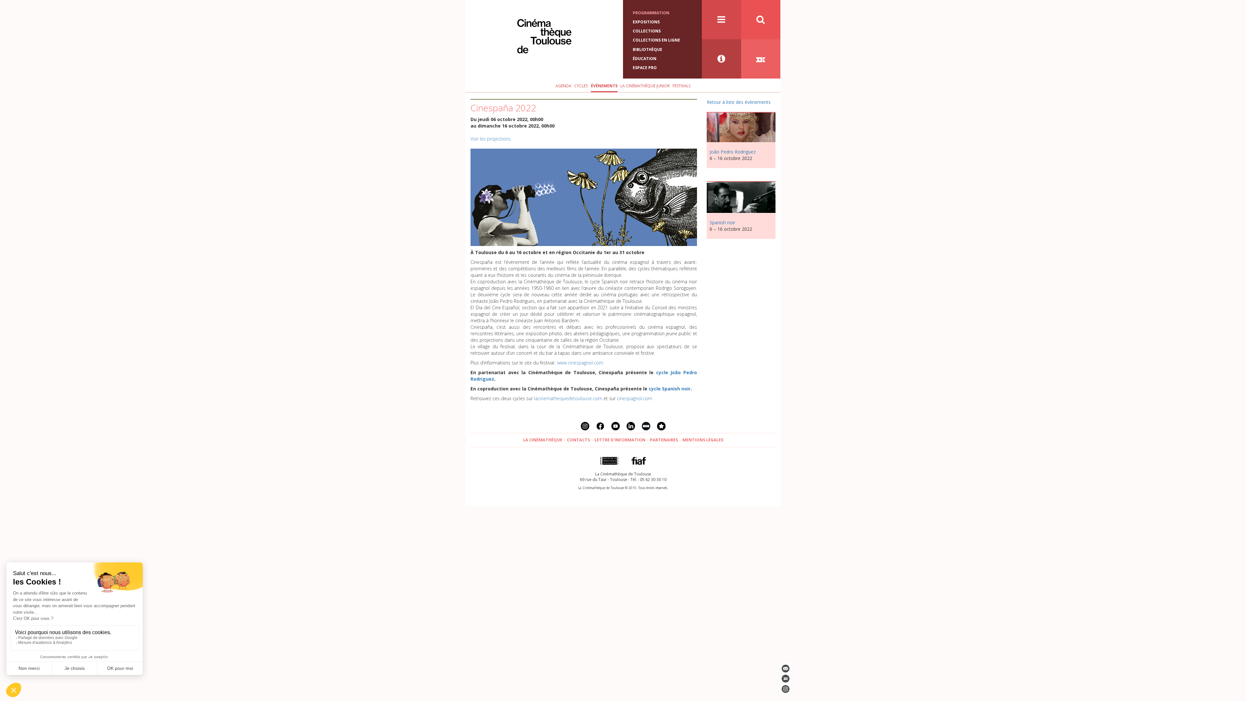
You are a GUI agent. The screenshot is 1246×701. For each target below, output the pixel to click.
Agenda (563, 86)
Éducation (644, 58)
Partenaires (664, 440)
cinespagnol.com (634, 398)
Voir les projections (490, 139)
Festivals (681, 86)
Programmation (651, 13)
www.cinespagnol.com (580, 363)
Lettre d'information (619, 440)
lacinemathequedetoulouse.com (568, 398)
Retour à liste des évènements (739, 102)
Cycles (581, 86)
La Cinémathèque (542, 440)
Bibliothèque (647, 49)
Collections (647, 31)
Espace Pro (645, 67)
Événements (604, 86)
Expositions (646, 22)
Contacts (578, 440)
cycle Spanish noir (669, 389)
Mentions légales (702, 440)
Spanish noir (722, 222)
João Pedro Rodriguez (733, 152)
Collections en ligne (656, 40)
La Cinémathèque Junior (645, 86)
